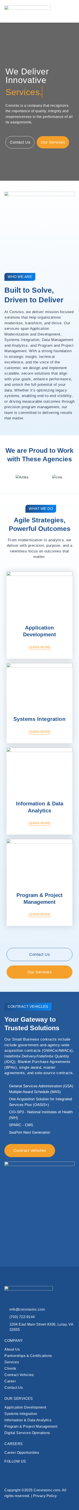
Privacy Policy (45, 1496)
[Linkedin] (7, 1471)
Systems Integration (39, 719)
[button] (69, 11)
